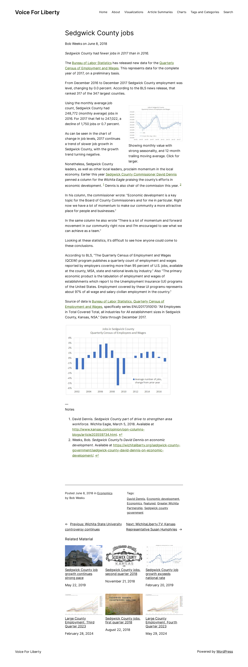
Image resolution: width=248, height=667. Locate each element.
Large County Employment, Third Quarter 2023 (79, 622)
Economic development (163, 499)
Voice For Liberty (37, 12)
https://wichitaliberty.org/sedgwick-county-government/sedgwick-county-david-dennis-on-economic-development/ (126, 450)
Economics (104, 493)
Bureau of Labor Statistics (92, 63)
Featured (150, 503)
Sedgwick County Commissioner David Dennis (141, 174)
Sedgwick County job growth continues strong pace (81, 574)
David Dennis (136, 499)
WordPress (224, 651)
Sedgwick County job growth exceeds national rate (162, 574)
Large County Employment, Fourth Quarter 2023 (161, 622)
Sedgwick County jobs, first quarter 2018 (123, 620)
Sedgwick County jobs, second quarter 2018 (123, 572)
